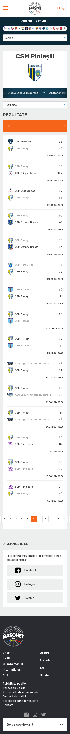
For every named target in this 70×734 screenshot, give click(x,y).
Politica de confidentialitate (20, 700)
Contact (8, 705)
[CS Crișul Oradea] (29, 28)
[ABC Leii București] (5, 28)
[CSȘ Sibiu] (54, 28)
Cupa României (13, 664)
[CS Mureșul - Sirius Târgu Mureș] (36, 28)
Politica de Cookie (14, 688)
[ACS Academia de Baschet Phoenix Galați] (12, 28)
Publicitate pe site (14, 683)
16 (58, 518)
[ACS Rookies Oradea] (26, 28)
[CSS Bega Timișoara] (43, 28)
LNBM (6, 652)
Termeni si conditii (14, 696)
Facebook (30, 570)
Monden (45, 675)
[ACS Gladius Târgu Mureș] (19, 28)
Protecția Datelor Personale (20, 692)
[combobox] (35, 37)
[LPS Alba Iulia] (57, 28)
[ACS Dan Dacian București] (16, 28)
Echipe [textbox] (8, 38)
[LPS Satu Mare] (61, 28)
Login (62, 8)
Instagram (30, 584)
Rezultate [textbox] (10, 105)
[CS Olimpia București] (40, 28)
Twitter (29, 598)
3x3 (42, 667)
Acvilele (45, 660)
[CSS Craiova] (47, 28)
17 (65, 518)
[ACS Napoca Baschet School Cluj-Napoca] (22, 28)
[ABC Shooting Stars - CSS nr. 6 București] (9, 28)
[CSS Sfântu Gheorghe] (50, 28)
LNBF (6, 658)
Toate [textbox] (9, 126)
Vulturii (44, 652)
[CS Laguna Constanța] (33, 28)
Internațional (12, 669)
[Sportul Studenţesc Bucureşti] (64, 28)
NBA (5, 675)
